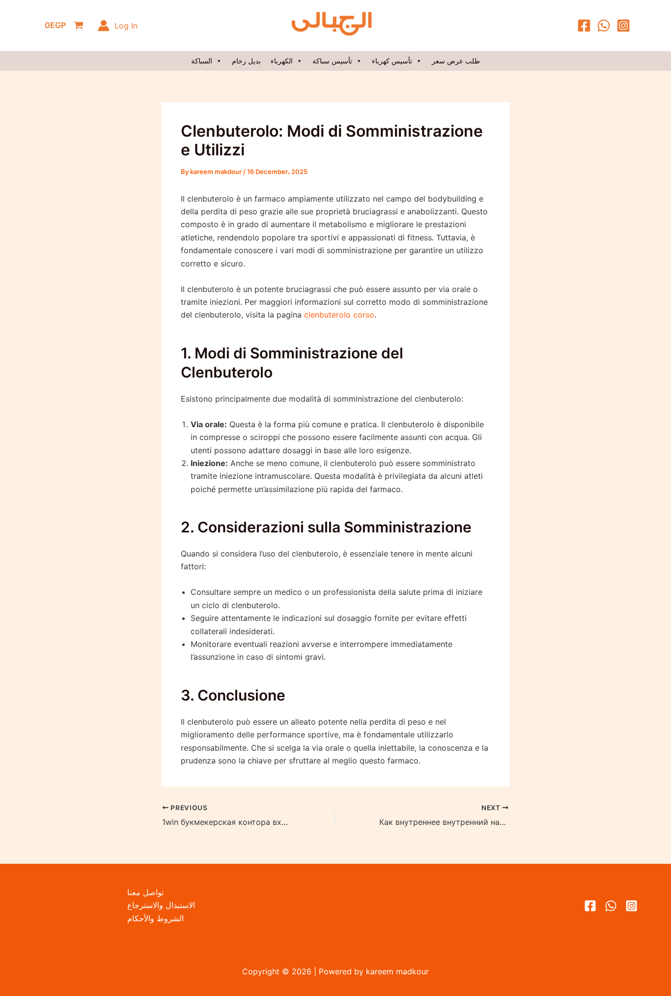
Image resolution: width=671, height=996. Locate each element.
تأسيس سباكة (332, 61)
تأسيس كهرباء (392, 61)
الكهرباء (282, 61)
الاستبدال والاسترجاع (161, 905)
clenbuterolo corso (339, 315)
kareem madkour (396, 971)
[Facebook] (584, 25)
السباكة (201, 61)
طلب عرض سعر (456, 61)
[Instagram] (623, 25)
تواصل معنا (145, 892)
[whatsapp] (611, 906)
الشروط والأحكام (155, 918)
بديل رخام (246, 61)
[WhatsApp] (604, 25)
